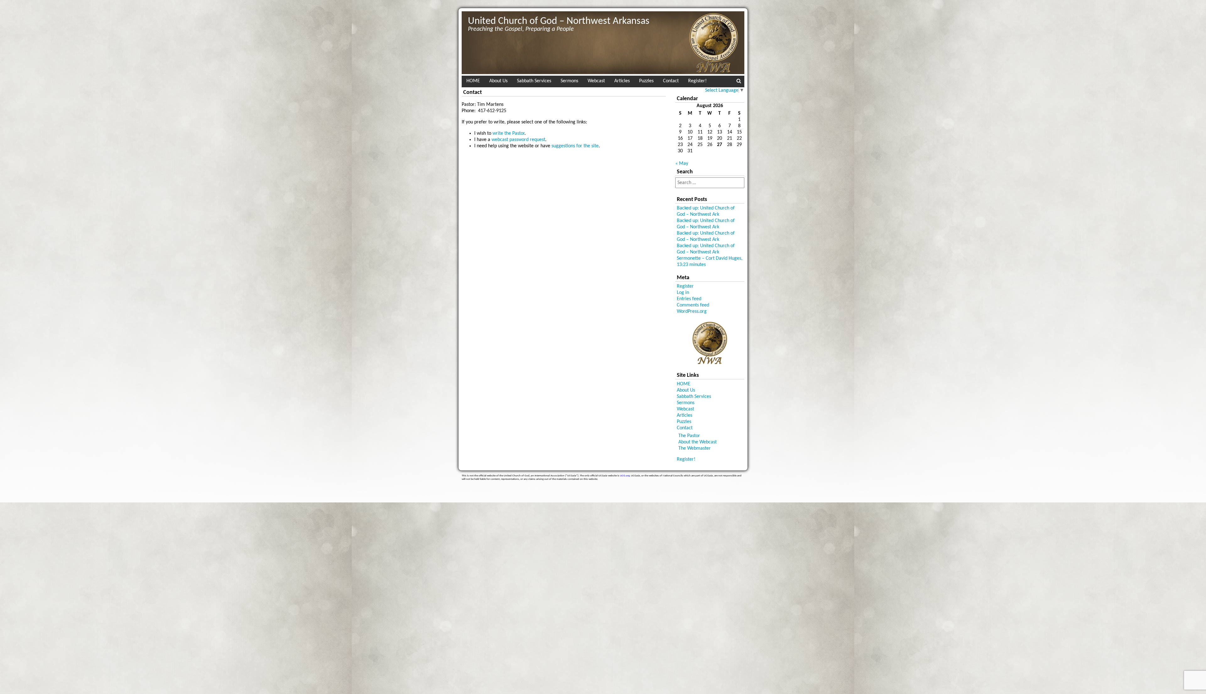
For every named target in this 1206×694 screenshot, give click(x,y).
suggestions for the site (575, 146)
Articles (622, 81)
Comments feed (693, 305)
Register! (697, 81)
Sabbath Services (534, 81)
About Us (498, 81)
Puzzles (646, 81)
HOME (473, 81)
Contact (671, 81)
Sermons (569, 81)
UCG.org (625, 475)
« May (681, 163)
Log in (683, 292)
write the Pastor (508, 133)
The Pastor (689, 435)
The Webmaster (694, 448)
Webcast (596, 81)
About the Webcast (697, 442)
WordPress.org (692, 311)
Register (685, 286)
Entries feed (689, 298)
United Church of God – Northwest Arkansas (558, 21)
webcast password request (518, 139)
